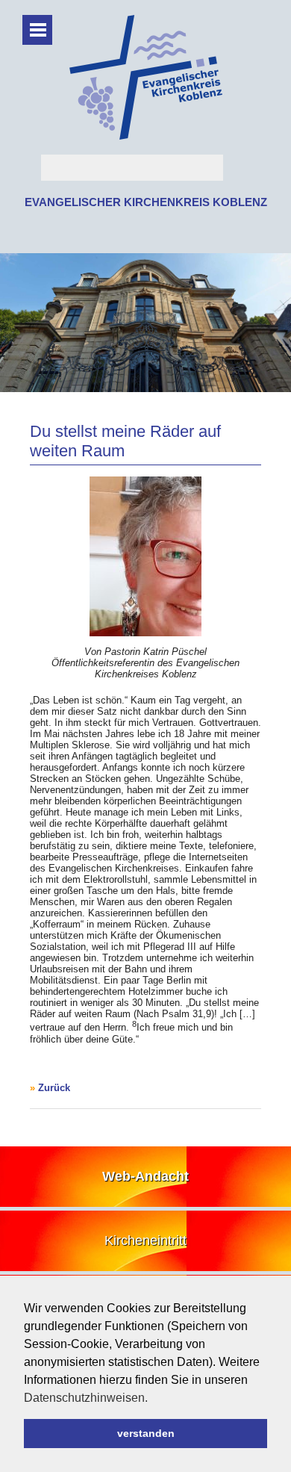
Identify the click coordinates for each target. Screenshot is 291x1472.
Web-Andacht (145, 1176)
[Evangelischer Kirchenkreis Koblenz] (145, 136)
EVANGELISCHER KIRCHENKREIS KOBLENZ (146, 202)
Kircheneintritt (145, 1240)
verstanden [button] (146, 1433)
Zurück (54, 1087)
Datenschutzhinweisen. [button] (86, 1397)
